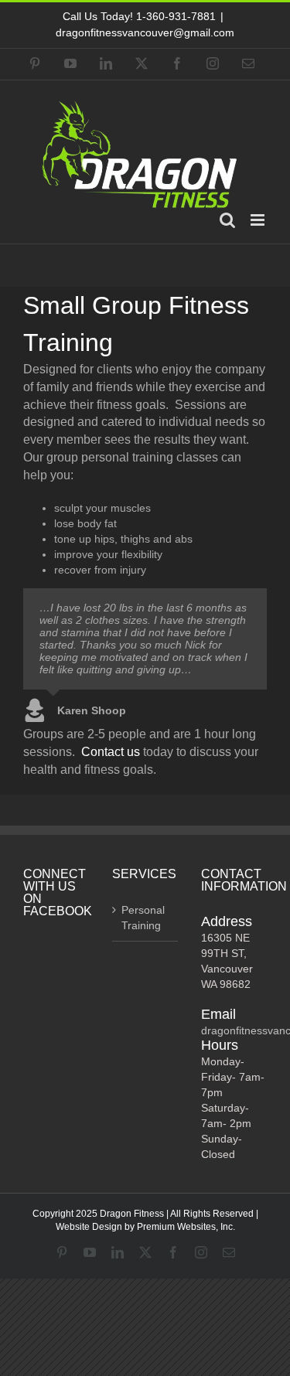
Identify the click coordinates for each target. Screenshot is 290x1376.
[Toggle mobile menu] (259, 220)
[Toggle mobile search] (227, 220)
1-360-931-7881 (176, 16)
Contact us (110, 751)
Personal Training (143, 918)
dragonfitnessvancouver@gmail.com (145, 32)
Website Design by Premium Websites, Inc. (145, 1226)
